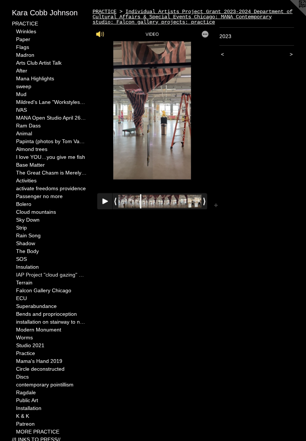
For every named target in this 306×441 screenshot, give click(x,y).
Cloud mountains (36, 212)
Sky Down (28, 220)
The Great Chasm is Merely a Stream (51, 173)
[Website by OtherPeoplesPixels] (291, 15)
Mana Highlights (35, 78)
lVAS (21, 110)
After (21, 71)
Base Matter (30, 165)
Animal (24, 133)
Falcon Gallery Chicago (43, 290)
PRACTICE (25, 24)
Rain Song (28, 235)
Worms (24, 337)
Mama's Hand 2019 (39, 361)
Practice (25, 353)
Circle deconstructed (40, 369)
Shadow (25, 243)
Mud (21, 94)
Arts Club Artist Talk (39, 63)
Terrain (24, 283)
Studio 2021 (30, 345)
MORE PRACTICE (37, 432)
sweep (23, 86)
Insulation (27, 267)
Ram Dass (28, 126)
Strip (21, 228)
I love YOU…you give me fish (50, 157)
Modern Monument (38, 330)
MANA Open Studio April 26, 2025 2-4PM (51, 118)
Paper (23, 39)
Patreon (25, 424)
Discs (22, 377)
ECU (21, 298)
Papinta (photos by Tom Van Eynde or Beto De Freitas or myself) (51, 141)
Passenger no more (39, 196)
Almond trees (31, 149)
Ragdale (26, 392)
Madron (25, 55)
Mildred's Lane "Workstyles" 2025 (51, 102)
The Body (27, 251)
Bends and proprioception (46, 314)
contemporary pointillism (45, 385)
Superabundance (36, 306)
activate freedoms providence (51, 188)
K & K (22, 416)
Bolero (23, 204)
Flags (22, 47)
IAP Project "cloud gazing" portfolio (51, 275)
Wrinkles (26, 31)
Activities (26, 181)
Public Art (27, 400)
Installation (28, 408)
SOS (21, 259)
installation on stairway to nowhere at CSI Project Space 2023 (51, 322)
